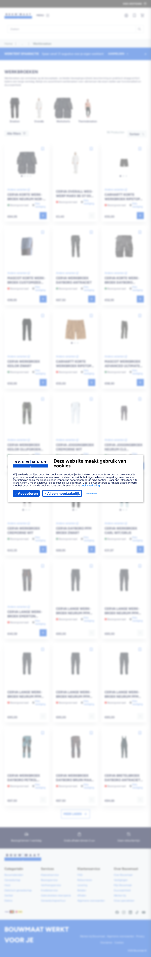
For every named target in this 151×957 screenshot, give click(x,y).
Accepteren (28, 493)
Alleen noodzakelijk (63, 493)
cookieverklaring (90, 485)
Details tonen (91, 493)
